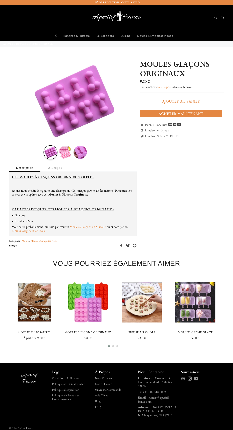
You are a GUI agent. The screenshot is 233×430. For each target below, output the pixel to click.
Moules (25, 241)
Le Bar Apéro (105, 36)
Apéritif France (25, 428)
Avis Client (101, 395)
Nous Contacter (104, 378)
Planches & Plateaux (76, 36)
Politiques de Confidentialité (68, 384)
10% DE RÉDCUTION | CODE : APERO (116, 2)
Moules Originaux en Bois (28, 231)
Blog (98, 401)
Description (25, 168)
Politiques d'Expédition (65, 390)
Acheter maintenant (181, 113)
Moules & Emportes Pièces (155, 36)
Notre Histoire (103, 384)
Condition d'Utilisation (65, 378)
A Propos (55, 168)
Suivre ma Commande (108, 390)
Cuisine (126, 36)
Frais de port (164, 87)
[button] (109, 346)
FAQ (98, 407)
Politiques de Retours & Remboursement (65, 397)
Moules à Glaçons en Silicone (88, 227)
